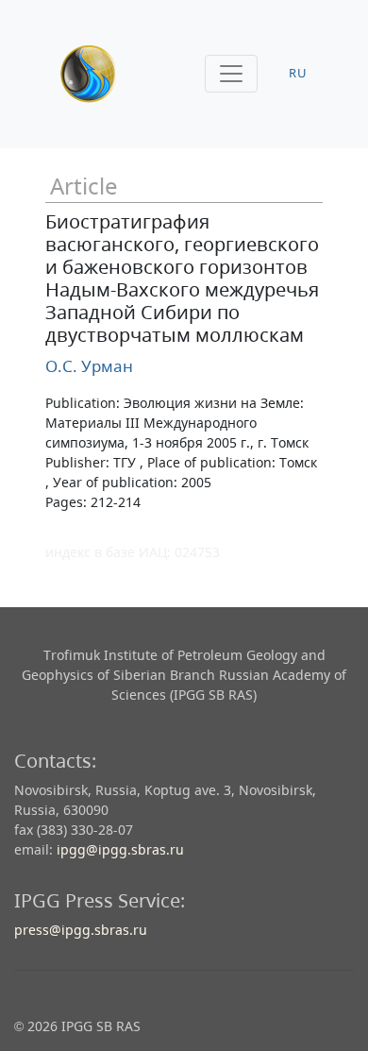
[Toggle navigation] (231, 74)
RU (298, 73)
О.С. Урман (89, 366)
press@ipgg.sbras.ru (80, 930)
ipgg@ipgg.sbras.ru (120, 849)
